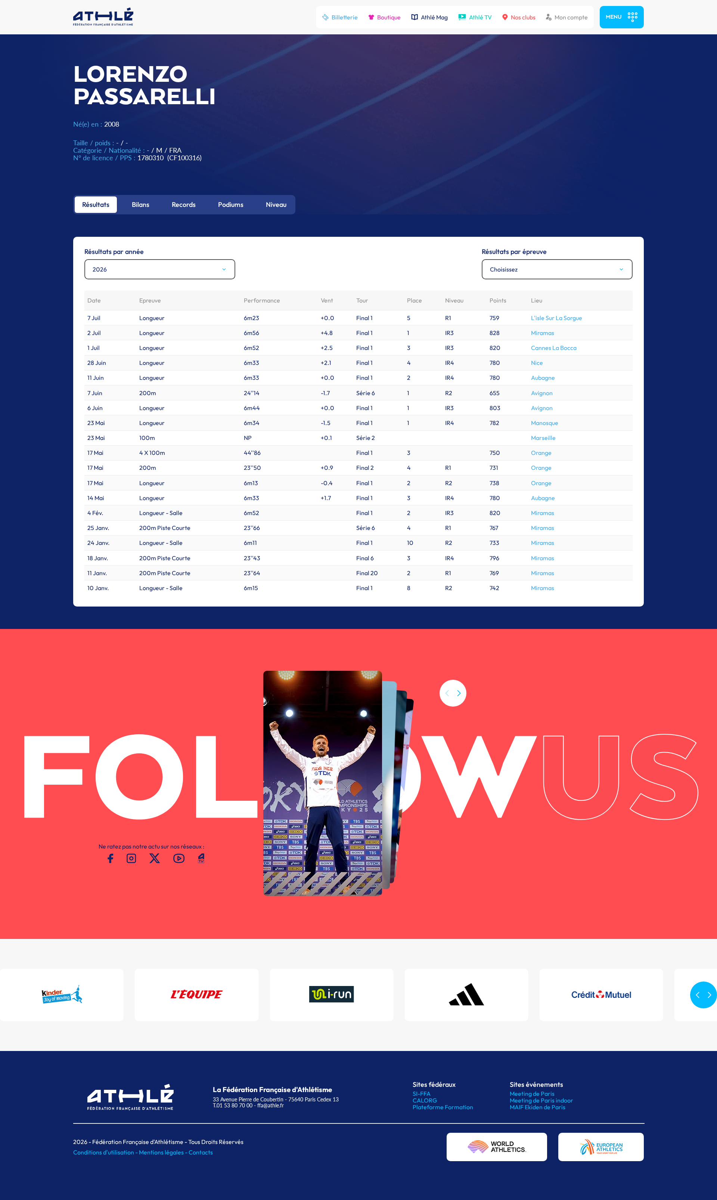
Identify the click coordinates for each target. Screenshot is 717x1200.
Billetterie (345, 17)
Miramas (542, 333)
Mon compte (571, 17)
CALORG (425, 1100)
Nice (537, 362)
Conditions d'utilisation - (106, 1152)
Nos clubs (523, 17)
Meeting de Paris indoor (541, 1100)
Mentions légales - (164, 1152)
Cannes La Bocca (554, 347)
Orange (541, 452)
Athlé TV (480, 17)
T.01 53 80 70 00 (232, 1105)
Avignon (542, 393)
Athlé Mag (434, 17)
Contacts (201, 1152)
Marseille (543, 437)
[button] (459, 693)
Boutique (389, 17)
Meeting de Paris (532, 1093)
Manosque (544, 423)
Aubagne (543, 377)
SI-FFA (422, 1093)
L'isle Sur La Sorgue (556, 318)
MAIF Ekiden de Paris (537, 1107)
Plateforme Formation (443, 1107)
